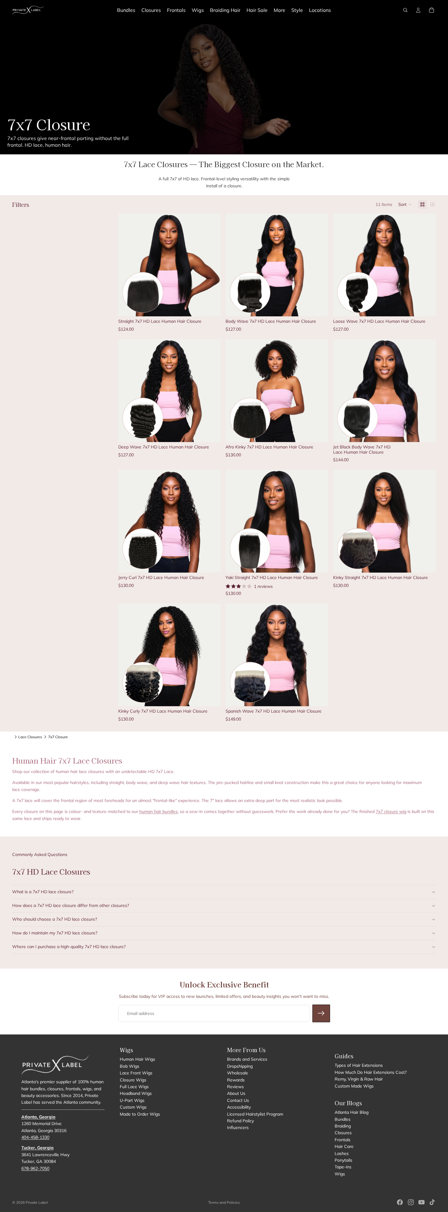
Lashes (342, 1153)
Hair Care (344, 1146)
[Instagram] (410, 1202)
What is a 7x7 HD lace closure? (42, 891)
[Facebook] (400, 1202)
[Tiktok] (432, 1202)
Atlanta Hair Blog (351, 1112)
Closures (343, 1133)
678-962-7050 (35, 1168)
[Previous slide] (127, 265)
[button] (405, 204)
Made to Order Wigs (140, 1114)
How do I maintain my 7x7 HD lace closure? (54, 933)
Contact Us (238, 1100)
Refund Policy (240, 1121)
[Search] (405, 10)
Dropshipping (240, 1066)
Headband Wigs (136, 1093)
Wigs (340, 1174)
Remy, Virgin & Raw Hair (359, 1079)
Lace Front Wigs (136, 1073)
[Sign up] (321, 1013)
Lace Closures (30, 737)
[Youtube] (421, 1202)
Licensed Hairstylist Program (255, 1114)
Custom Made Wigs (354, 1086)
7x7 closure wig (391, 811)
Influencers (238, 1127)
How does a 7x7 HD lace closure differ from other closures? (70, 905)
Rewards (236, 1080)
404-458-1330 (35, 1137)
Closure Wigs (133, 1080)
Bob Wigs (129, 1066)
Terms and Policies (224, 1202)
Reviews (235, 1086)
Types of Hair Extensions (359, 1065)
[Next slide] (211, 265)
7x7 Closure (58, 737)
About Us (236, 1093)
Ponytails (343, 1160)
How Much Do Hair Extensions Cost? (371, 1072)
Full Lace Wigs (134, 1086)
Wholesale (237, 1073)
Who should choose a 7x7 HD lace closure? (54, 919)
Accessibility (239, 1107)
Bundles (342, 1119)
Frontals (342, 1139)
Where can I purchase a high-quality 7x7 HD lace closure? (69, 946)
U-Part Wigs (132, 1100)
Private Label (37, 1202)
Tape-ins (343, 1167)
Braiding (343, 1126)
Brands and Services (247, 1059)
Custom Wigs (133, 1107)
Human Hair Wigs (137, 1059)
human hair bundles (158, 811)
